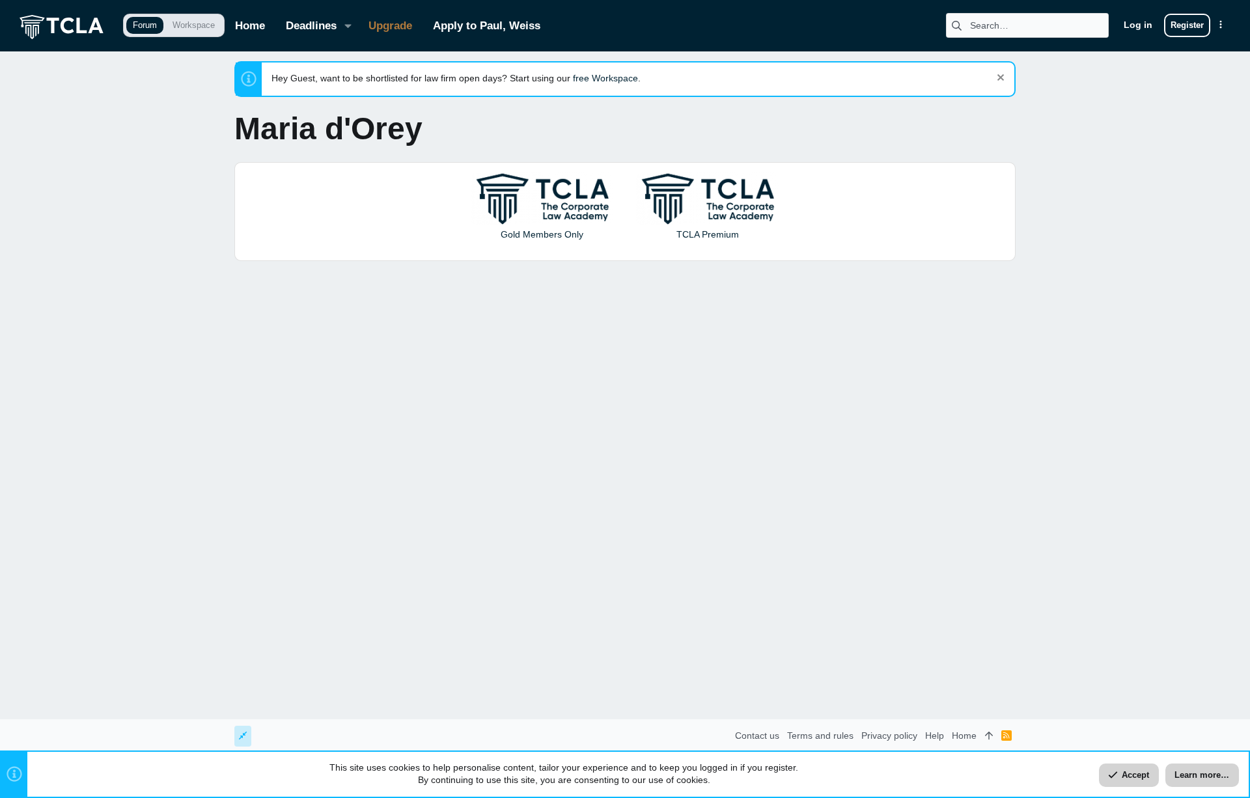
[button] (348, 26)
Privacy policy (889, 735)
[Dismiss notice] (999, 79)
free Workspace (605, 78)
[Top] (988, 736)
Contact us (757, 735)
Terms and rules (820, 735)
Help (934, 735)
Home (964, 735)
